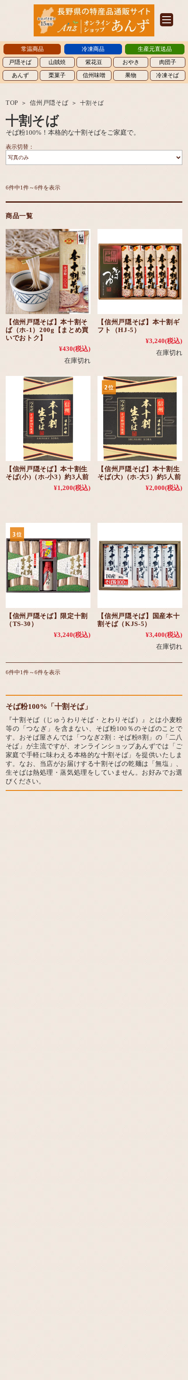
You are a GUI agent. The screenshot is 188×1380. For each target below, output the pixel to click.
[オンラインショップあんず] (94, 34)
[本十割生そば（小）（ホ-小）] (48, 418)
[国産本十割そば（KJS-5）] (139, 565)
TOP (12, 103)
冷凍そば (167, 75)
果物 (130, 75)
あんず (20, 75)
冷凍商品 (93, 49)
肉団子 (167, 62)
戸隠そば (20, 62)
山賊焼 (57, 62)
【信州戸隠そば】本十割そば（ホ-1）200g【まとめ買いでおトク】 (47, 329)
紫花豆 (93, 62)
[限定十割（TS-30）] (48, 565)
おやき (130, 62)
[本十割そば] (48, 271)
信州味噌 (94, 75)
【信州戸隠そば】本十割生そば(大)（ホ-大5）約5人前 (139, 472)
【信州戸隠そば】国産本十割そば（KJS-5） (138, 619)
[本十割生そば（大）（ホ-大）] (139, 418)
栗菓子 (57, 75)
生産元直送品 (155, 49)
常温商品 (32, 49)
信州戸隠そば (49, 103)
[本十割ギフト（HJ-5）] (139, 271)
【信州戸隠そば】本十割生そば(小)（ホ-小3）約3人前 (47, 472)
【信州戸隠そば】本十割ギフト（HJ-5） (138, 325)
